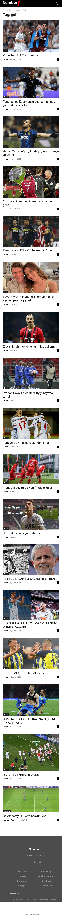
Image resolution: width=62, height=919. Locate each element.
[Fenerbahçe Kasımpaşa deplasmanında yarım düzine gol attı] (31, 82)
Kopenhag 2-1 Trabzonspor (21, 55)
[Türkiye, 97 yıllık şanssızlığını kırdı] (31, 423)
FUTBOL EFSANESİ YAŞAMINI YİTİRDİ (29, 578)
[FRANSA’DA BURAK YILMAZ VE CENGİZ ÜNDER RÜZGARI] (31, 605)
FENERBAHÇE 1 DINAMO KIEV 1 (25, 673)
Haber (6, 97)
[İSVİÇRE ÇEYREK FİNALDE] (31, 752)
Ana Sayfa (7, 10)
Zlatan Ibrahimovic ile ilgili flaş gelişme (29, 346)
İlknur (5, 59)
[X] (40, 862)
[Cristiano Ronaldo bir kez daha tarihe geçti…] (31, 182)
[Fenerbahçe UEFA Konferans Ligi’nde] (31, 231)
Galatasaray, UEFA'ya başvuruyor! (24, 816)
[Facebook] (29, 862)
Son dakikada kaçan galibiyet (22, 533)
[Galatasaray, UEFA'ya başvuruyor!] (31, 799)
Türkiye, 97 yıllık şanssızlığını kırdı (26, 442)
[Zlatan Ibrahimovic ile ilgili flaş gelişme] (31, 327)
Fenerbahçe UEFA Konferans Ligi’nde (27, 250)
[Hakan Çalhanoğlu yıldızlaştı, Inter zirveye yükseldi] (31, 132)
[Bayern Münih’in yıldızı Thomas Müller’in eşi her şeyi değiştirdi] (31, 277)
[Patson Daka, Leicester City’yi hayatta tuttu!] (31, 373)
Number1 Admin (10, 820)
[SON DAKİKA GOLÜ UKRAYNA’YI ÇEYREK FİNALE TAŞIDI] (31, 700)
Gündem (7, 811)
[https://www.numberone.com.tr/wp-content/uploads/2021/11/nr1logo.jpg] (11, 3)
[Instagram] (34, 862)
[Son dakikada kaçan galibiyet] (31, 514)
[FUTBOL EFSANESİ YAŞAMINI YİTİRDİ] (31, 559)
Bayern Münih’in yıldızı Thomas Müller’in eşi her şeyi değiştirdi (30, 298)
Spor (5, 51)
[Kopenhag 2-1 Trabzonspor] (31, 36)
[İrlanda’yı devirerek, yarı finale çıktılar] (31, 469)
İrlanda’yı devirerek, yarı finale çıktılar (27, 487)
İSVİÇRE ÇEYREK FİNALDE (21, 774)
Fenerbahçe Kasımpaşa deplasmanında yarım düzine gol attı (29, 103)
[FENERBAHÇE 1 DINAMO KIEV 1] (31, 653)
